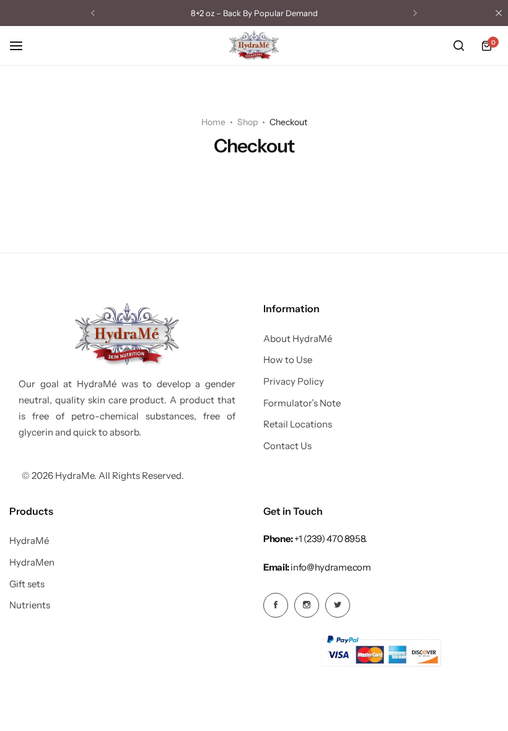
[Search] (458, 45)
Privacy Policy (293, 381)
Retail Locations (297, 424)
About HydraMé (297, 338)
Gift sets (27, 584)
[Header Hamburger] (22, 45)
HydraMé (29, 540)
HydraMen (32, 562)
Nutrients (29, 605)
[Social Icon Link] (275, 605)
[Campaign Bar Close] (498, 13)
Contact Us (287, 446)
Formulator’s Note (302, 403)
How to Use (287, 359)
